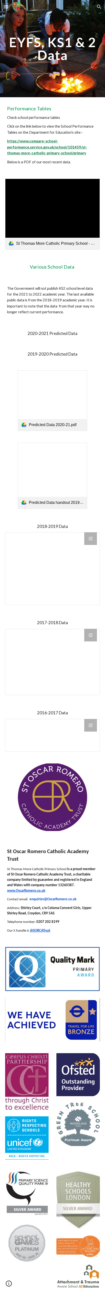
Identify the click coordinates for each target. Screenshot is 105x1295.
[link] (52, 214)
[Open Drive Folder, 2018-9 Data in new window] (90, 538)
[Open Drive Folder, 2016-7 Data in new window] (90, 725)
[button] (6, 6)
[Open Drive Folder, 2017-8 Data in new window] (90, 635)
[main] (52, 49)
